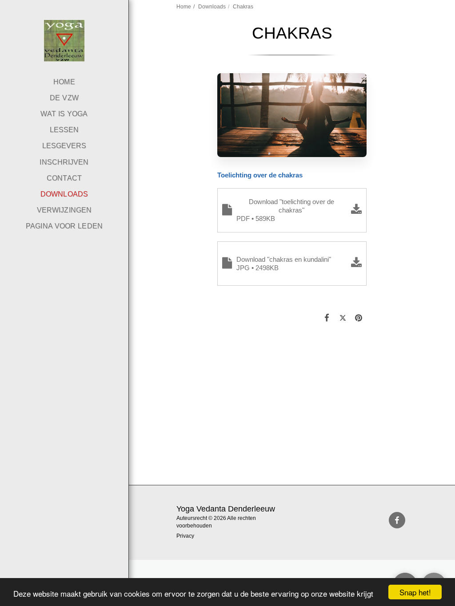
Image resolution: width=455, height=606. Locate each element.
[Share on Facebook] (327, 317)
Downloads (212, 7)
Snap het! (415, 592)
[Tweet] (343, 317)
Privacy (185, 536)
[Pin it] (359, 317)
